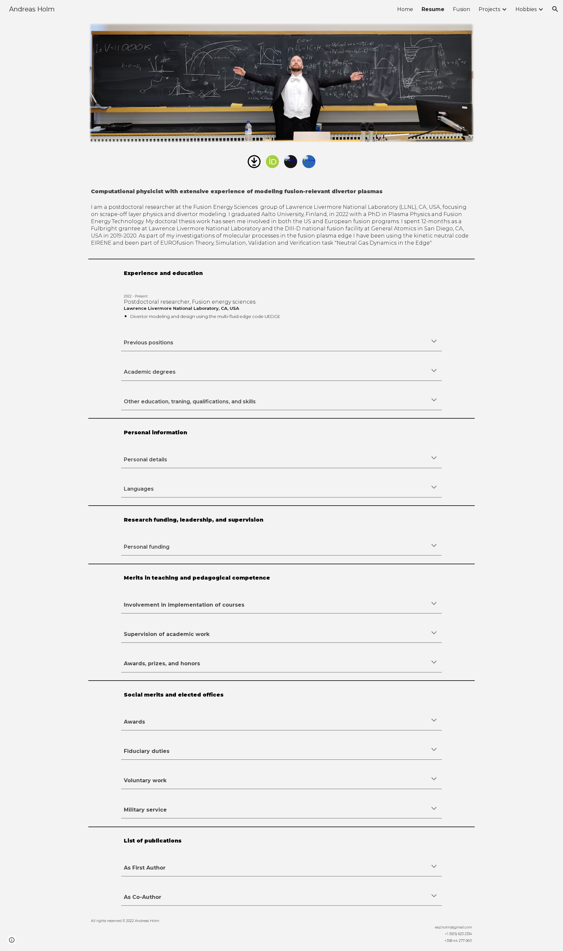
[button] (555, 9)
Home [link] (405, 9)
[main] (281, 190)
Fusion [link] (461, 9)
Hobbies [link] (526, 9)
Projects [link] (489, 9)
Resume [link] (433, 9)
